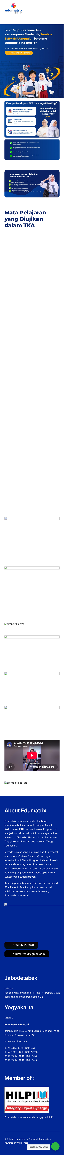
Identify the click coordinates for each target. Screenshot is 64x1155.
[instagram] (11, 1147)
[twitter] (5, 1147)
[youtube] (22, 1147)
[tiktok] (16, 1147)
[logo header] (14, 2)
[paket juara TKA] (32, 518)
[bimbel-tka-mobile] (32, 25)
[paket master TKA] (32, 567)
